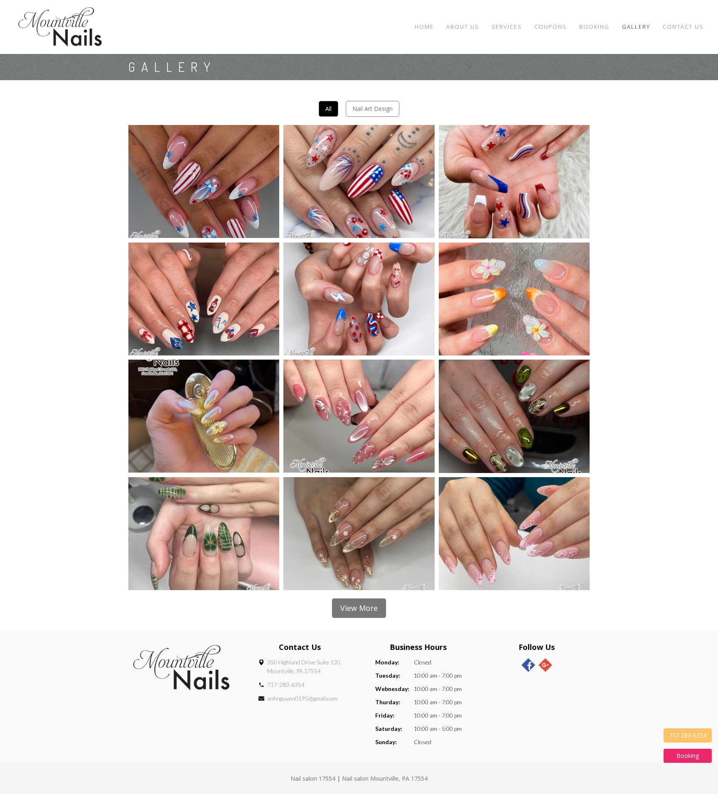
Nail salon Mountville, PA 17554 (385, 778)
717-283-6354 (286, 684)
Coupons (550, 26)
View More (359, 608)
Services (507, 26)
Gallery (636, 26)
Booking (594, 26)
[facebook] (528, 665)
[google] (545, 665)
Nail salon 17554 (312, 778)
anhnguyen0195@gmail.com (302, 698)
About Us (462, 26)
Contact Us (683, 26)
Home (424, 26)
